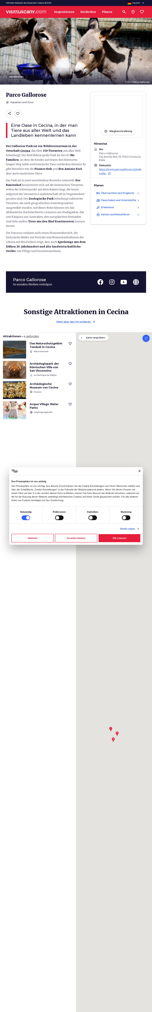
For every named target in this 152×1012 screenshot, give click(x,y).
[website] (136, 282)
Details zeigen (127, 528)
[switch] (59, 517)
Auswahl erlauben (76, 538)
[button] (110, 728)
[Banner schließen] (139, 471)
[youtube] (123, 282)
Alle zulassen (119, 538)
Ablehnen (33, 538)
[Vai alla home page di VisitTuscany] (26, 12)
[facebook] (100, 282)
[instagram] (111, 282)
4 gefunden (31, 336)
